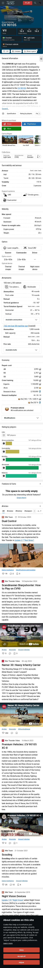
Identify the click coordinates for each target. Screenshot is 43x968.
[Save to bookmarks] (16, 733)
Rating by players (26, 113)
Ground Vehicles (24, 650)
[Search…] (35, 3)
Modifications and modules (25, 570)
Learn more (8, 943)
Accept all (21, 956)
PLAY (27, 3)
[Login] (40, 3)
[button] (41, 59)
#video (4, 650)
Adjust (21, 962)
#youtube (12, 650)
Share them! (21, 498)
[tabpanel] (21, 318)
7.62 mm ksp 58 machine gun (16, 326)
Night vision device (34, 267)
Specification (11, 113)
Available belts (11, 350)
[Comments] (10, 653)
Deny (21, 950)
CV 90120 (22, 88)
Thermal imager (8, 267)
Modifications (9, 418)
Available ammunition (14, 320)
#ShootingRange (24, 729)
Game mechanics (8, 570)
